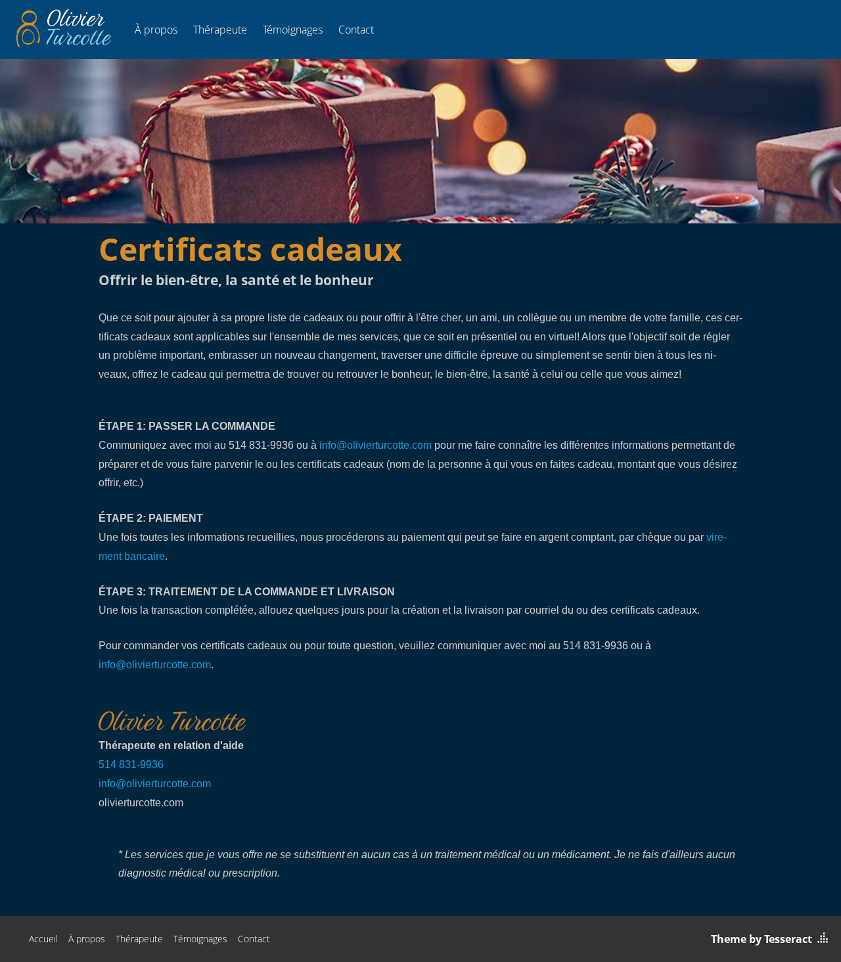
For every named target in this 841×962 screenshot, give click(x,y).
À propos (156, 29)
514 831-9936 (131, 764)
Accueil (43, 938)
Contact (356, 29)
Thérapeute (220, 29)
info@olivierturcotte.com (375, 445)
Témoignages (293, 29)
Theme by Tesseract (761, 939)
